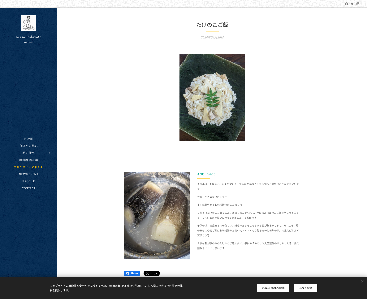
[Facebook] (346, 4)
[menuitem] (28, 138)
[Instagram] (358, 4)
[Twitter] (352, 4)
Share (134, 273)
